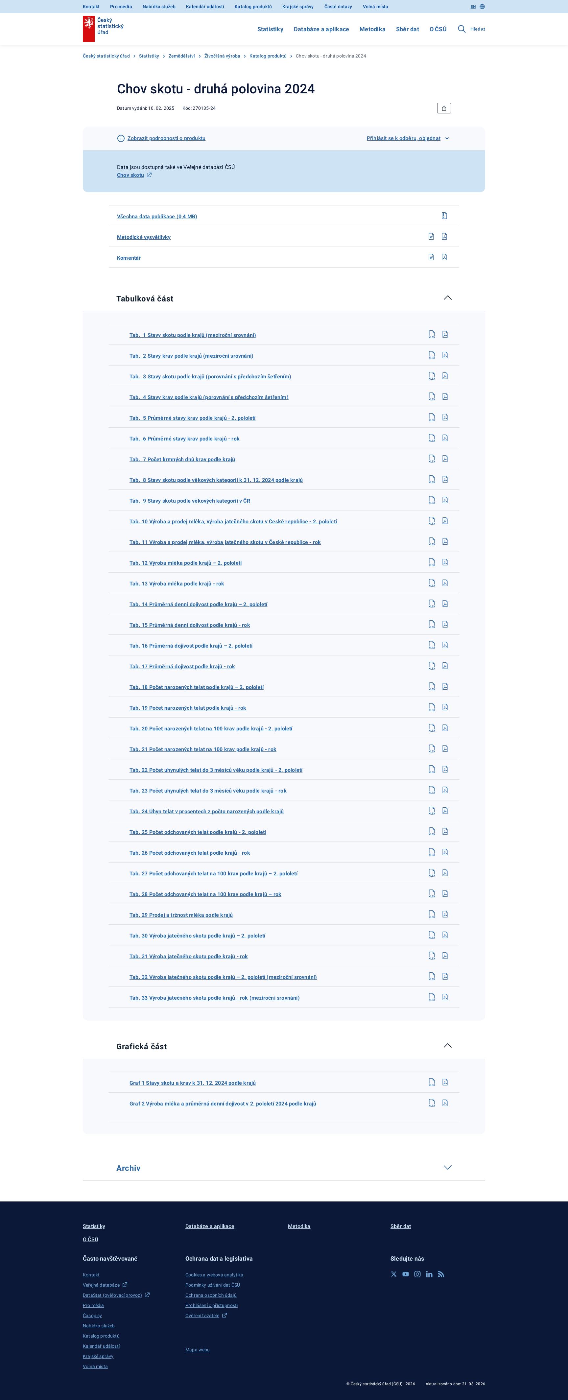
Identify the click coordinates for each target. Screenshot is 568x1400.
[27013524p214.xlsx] (431, 603)
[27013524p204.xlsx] (431, 396)
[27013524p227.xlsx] (431, 872)
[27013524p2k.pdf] (444, 257)
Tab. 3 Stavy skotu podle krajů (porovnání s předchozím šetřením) (210, 376)
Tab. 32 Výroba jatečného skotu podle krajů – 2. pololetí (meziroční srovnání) (223, 977)
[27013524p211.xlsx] (431, 541)
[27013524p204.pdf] (445, 396)
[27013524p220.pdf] (445, 727)
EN (473, 6)
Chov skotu (130, 175)
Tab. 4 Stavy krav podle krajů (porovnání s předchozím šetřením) (209, 397)
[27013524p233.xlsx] (431, 997)
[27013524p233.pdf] (445, 997)
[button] (130, 1258)
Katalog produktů (253, 6)
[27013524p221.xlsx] (431, 748)
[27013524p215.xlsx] (431, 624)
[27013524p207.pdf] (445, 458)
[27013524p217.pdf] (445, 665)
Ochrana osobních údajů (211, 1295)
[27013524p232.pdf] (445, 976)
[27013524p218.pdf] (445, 686)
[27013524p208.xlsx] (431, 479)
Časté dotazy (338, 6)
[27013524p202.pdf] (445, 355)
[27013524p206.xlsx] (431, 437)
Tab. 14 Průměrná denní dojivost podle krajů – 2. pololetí (198, 604)
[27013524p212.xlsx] (431, 562)
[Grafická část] (173, 1046)
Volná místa (376, 6)
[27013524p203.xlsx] (431, 375)
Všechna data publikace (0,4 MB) (157, 216)
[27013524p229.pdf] (445, 914)
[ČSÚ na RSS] (441, 1274)
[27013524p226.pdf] (445, 852)
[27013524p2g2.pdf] (445, 1102)
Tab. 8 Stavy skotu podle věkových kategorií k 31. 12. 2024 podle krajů (216, 480)
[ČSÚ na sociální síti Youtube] (405, 1274)
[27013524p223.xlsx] (431, 789)
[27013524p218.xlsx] (431, 686)
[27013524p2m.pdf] (444, 236)
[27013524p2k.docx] (431, 257)
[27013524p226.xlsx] (431, 852)
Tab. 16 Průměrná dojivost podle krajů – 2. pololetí (191, 646)
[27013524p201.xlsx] (431, 334)
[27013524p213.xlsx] (431, 582)
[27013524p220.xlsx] (431, 727)
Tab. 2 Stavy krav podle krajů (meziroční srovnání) (191, 356)
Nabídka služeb (159, 6)
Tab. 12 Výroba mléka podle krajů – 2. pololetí (186, 563)
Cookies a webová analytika (214, 1274)
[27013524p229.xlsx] (431, 914)
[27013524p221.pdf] (445, 748)
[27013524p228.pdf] (445, 893)
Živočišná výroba (222, 56)
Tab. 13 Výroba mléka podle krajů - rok (177, 584)
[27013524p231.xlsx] (431, 955)
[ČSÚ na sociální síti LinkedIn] (429, 1274)
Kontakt (91, 6)
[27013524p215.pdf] (445, 624)
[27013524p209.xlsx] (431, 500)
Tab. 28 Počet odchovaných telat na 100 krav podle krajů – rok (205, 894)
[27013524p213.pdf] (445, 582)
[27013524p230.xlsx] (431, 934)
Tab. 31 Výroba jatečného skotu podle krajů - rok (189, 956)
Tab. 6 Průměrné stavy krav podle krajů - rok (185, 439)
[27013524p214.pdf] (445, 603)
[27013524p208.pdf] (445, 479)
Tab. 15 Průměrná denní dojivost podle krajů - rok (190, 625)
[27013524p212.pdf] (445, 562)
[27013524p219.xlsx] (431, 707)
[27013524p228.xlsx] (431, 893)
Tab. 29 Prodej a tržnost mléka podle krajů (181, 915)
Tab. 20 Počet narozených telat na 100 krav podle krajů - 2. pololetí (211, 728)
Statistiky (270, 29)
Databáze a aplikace (321, 29)
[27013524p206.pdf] (445, 437)
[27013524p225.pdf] (445, 831)
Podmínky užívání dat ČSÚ (212, 1285)
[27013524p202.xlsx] (431, 355)
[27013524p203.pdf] (445, 375)
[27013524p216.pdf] (445, 645)
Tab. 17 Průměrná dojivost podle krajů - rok (182, 666)
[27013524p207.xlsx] (431, 458)
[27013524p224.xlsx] (431, 810)
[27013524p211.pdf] (445, 541)
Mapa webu (197, 1349)
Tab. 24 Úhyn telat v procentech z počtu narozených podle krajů (207, 811)
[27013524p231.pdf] (445, 955)
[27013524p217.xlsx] (431, 665)
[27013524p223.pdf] (445, 789)
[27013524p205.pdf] (445, 417)
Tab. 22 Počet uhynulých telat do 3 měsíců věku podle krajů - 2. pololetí (216, 770)
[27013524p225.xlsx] (431, 831)
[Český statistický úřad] (103, 29)
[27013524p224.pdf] (445, 810)
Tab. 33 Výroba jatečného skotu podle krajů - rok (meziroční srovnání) (215, 998)
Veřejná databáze (101, 1285)
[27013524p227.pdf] (445, 872)
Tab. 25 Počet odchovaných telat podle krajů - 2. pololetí (198, 832)
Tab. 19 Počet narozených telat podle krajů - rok (188, 708)
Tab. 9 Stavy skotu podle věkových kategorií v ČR (190, 501)
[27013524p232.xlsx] (431, 976)
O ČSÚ (438, 29)
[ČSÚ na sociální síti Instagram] (417, 1274)
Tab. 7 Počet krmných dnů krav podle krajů (182, 459)
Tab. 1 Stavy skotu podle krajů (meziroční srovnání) (193, 335)
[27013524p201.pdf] (445, 334)
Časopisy (92, 1315)
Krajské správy (298, 6)
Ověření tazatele (202, 1315)
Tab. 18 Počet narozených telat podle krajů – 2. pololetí (197, 687)
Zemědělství (182, 56)
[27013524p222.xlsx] (431, 769)
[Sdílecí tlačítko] (444, 108)
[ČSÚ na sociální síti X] (393, 1274)
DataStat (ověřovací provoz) (112, 1295)
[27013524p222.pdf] (445, 769)
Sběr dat (407, 29)
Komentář (129, 258)
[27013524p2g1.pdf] (445, 1082)
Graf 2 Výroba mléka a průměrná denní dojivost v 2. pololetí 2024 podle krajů (223, 1104)
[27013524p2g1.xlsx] (431, 1082)
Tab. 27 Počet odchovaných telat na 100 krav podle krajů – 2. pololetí (213, 873)
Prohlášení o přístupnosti (211, 1305)
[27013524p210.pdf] (445, 520)
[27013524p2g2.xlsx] (431, 1102)
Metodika (373, 29)
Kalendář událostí (205, 6)
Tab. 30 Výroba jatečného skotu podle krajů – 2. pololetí (197, 936)
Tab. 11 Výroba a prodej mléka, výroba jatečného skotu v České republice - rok (225, 542)
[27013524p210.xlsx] (431, 520)
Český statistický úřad (106, 56)
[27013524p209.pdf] (445, 500)
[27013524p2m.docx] (431, 236)
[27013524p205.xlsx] (431, 417)
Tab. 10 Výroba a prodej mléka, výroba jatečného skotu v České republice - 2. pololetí (233, 521)
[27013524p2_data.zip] (444, 215)
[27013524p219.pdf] (445, 707)
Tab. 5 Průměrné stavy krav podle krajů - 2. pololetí (193, 418)
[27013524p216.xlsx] (431, 645)
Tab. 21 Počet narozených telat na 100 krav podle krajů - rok (203, 749)
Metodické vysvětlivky (144, 237)
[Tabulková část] (179, 298)
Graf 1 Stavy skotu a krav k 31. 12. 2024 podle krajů (193, 1083)
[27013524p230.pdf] (445, 934)
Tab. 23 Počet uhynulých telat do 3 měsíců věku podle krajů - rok (208, 791)
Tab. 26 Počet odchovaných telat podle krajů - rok (190, 853)
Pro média (121, 6)
